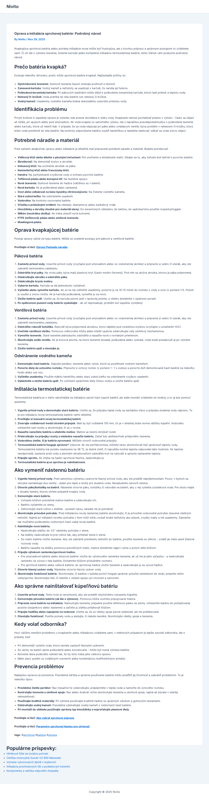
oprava (52, 735)
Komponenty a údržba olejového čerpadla (32, 770)
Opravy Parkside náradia (51, 247)
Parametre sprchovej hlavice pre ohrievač (63, 726)
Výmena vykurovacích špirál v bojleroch (31, 762)
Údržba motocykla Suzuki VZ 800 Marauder (34, 757)
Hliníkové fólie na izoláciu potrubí (27, 753)
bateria (41, 735)
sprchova (29, 735)
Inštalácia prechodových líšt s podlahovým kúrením (38, 766)
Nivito (13, 6)
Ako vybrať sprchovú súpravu (55, 718)
